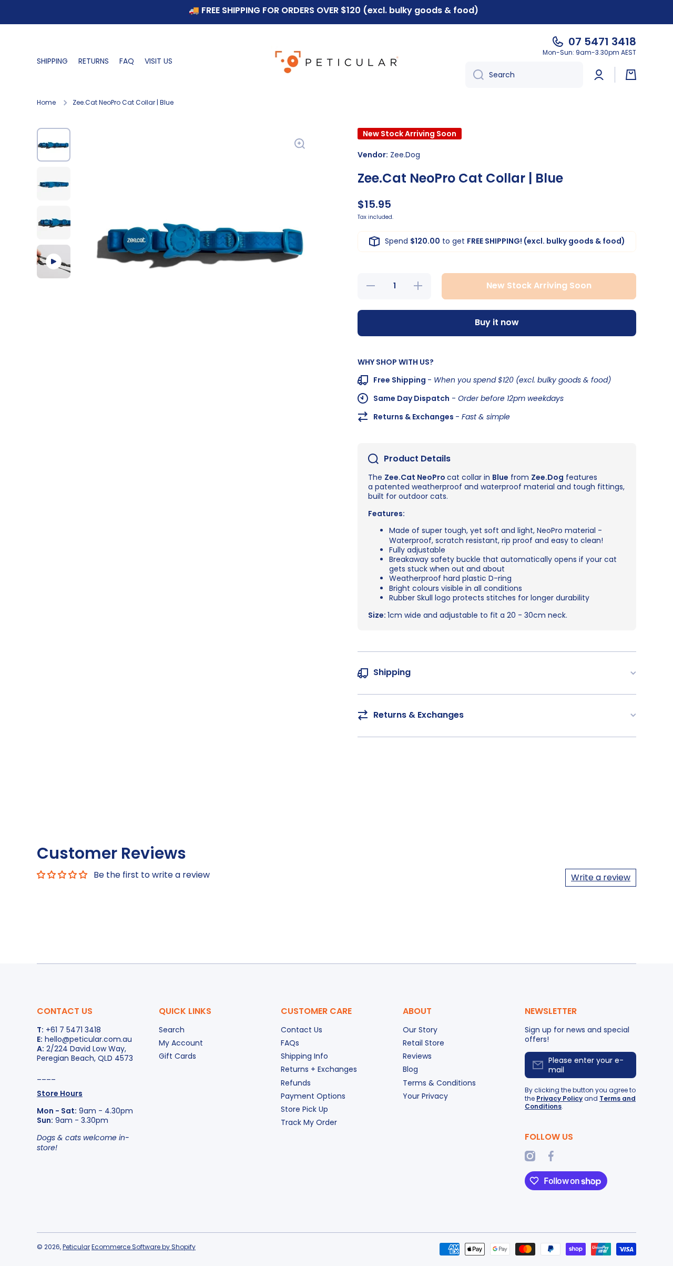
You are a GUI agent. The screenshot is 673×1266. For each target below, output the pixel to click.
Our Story (420, 1029)
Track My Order (309, 1122)
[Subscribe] (623, 1065)
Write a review (600, 877)
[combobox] (524, 75)
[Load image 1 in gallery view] (53, 145)
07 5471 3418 (602, 41)
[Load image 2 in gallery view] (53, 183)
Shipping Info (304, 1056)
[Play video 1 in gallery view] (53, 261)
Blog (410, 1069)
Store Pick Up (304, 1109)
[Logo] (336, 61)
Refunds (296, 1083)
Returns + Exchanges (319, 1069)
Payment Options (313, 1096)
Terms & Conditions (439, 1083)
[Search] (474, 75)
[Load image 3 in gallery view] (53, 222)
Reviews (417, 1056)
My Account (181, 1043)
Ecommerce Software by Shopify (143, 1246)
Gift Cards (177, 1056)
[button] (631, 74)
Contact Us (301, 1029)
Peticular (76, 1246)
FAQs (290, 1043)
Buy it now (497, 322)
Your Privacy (425, 1096)
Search (172, 1029)
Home (46, 102)
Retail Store (423, 1043)
